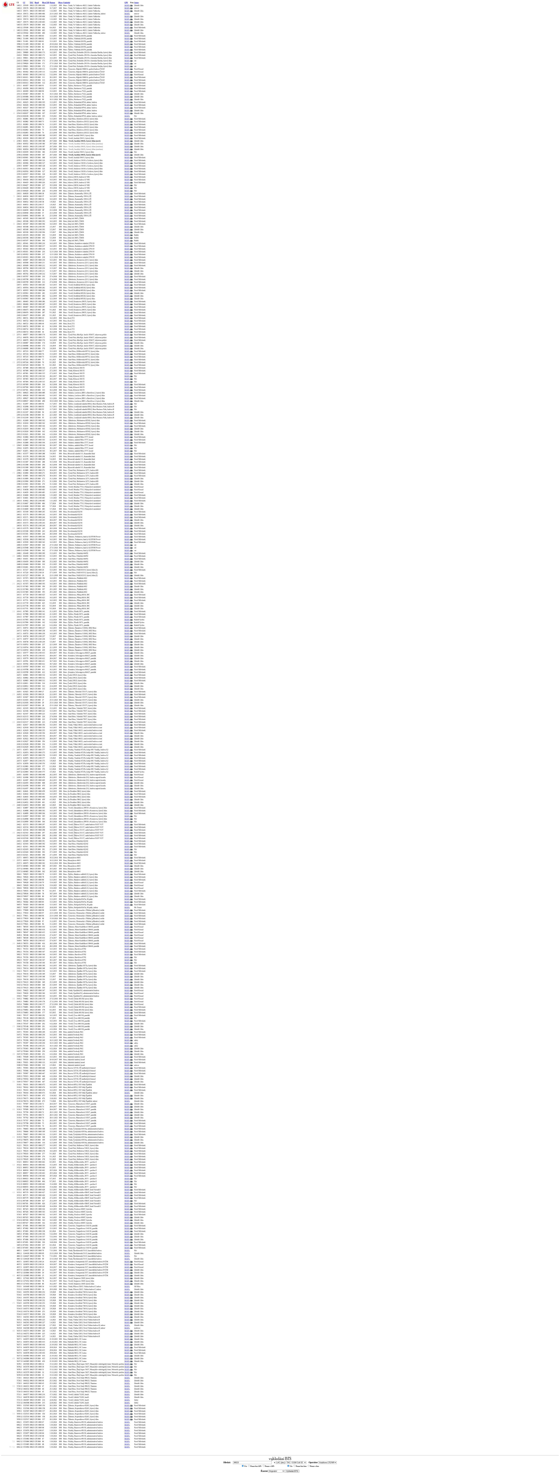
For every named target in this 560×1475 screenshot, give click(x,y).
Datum (52, 3)
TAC (31, 3)
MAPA (127, 5)
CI (24, 3)
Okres (60, 3)
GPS (126, 3)
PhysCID (45, 3)
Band (37, 3)
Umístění (66, 3)
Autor (136, 3)
